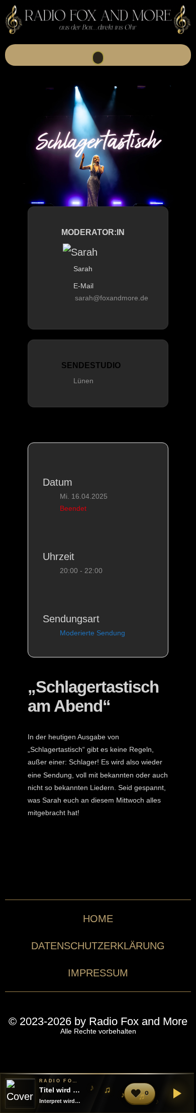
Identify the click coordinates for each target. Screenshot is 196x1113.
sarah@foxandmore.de (111, 298)
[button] (98, 58)
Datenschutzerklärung (98, 945)
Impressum (98, 972)
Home (98, 918)
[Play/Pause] (175, 1093)
